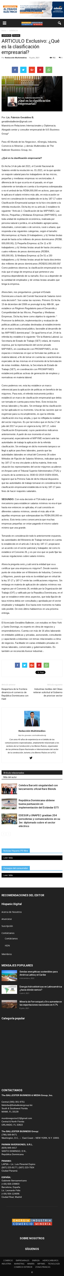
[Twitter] (32, 758)
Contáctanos (8, 933)
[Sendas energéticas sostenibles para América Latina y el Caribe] (9, 975)
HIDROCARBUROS (50, 1260)
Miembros (7, 954)
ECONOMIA (7, 1080)
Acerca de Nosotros (12, 911)
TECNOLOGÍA (54, 1263)
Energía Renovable (11, 1066)
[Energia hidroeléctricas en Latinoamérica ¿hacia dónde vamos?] (9, 989)
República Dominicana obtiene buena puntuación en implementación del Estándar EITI (39, 804)
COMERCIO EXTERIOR (13, 1052)
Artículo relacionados (13, 773)
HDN (7, 945)
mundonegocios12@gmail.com (17, 1118)
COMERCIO (8, 1260)
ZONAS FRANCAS (42, 1267)
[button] (59, 23)
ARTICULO (7, 1073)
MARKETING (19, 1263)
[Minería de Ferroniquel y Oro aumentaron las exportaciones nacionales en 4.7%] (9, 1004)
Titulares (16, 35)
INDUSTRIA (7, 1059)
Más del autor (10, 777)
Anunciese (7, 918)
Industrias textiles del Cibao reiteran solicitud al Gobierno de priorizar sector (47, 692)
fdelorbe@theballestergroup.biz (17, 1105)
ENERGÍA (6, 1031)
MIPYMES (41, 1263)
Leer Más (8, 857)
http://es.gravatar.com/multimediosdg (32, 735)
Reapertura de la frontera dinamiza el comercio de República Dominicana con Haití (15, 694)
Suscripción (7, 926)
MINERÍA (6, 1038)
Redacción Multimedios (16, 57)
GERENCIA (6, 35)
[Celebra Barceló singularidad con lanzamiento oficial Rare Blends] (9, 789)
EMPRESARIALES (22, 1260)
